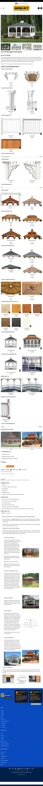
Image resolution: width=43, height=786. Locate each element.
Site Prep (2, 735)
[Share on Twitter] (6, 474)
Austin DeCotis (23, 774)
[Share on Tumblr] (13, 474)
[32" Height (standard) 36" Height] (20, 157)
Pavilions (2, 712)
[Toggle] (41, 710)
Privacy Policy (3, 762)
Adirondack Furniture (5, 721)
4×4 (10, 574)
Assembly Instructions (5, 743)
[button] (1, 8)
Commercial (3, 727)
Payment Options (4, 741)
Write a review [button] (8, 698)
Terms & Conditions (4, 760)
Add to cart (10, 466)
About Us (2, 754)
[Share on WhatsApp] (2, 474)
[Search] (39, 8)
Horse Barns (3, 719)
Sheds (2, 716)
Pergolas (2, 714)
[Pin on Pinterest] (9, 474)
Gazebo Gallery (3, 756)
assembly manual (15, 519)
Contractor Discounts (5, 745)
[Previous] (3, 28)
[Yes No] (20, 188)
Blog (1, 764)
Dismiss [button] (25, 0)
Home (15, 12)
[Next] (40, 28)
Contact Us (3, 752)
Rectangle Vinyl (25, 12)
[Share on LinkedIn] (11, 474)
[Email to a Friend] (7, 474)
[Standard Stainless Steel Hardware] (20, 427)
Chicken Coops (3, 723)
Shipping (2, 737)
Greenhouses (3, 725)
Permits (2, 739)
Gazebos (19, 12)
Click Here (17, 506)
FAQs (2, 733)
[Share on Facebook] (4, 474)
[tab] (3, 513)
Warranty (2, 758)
